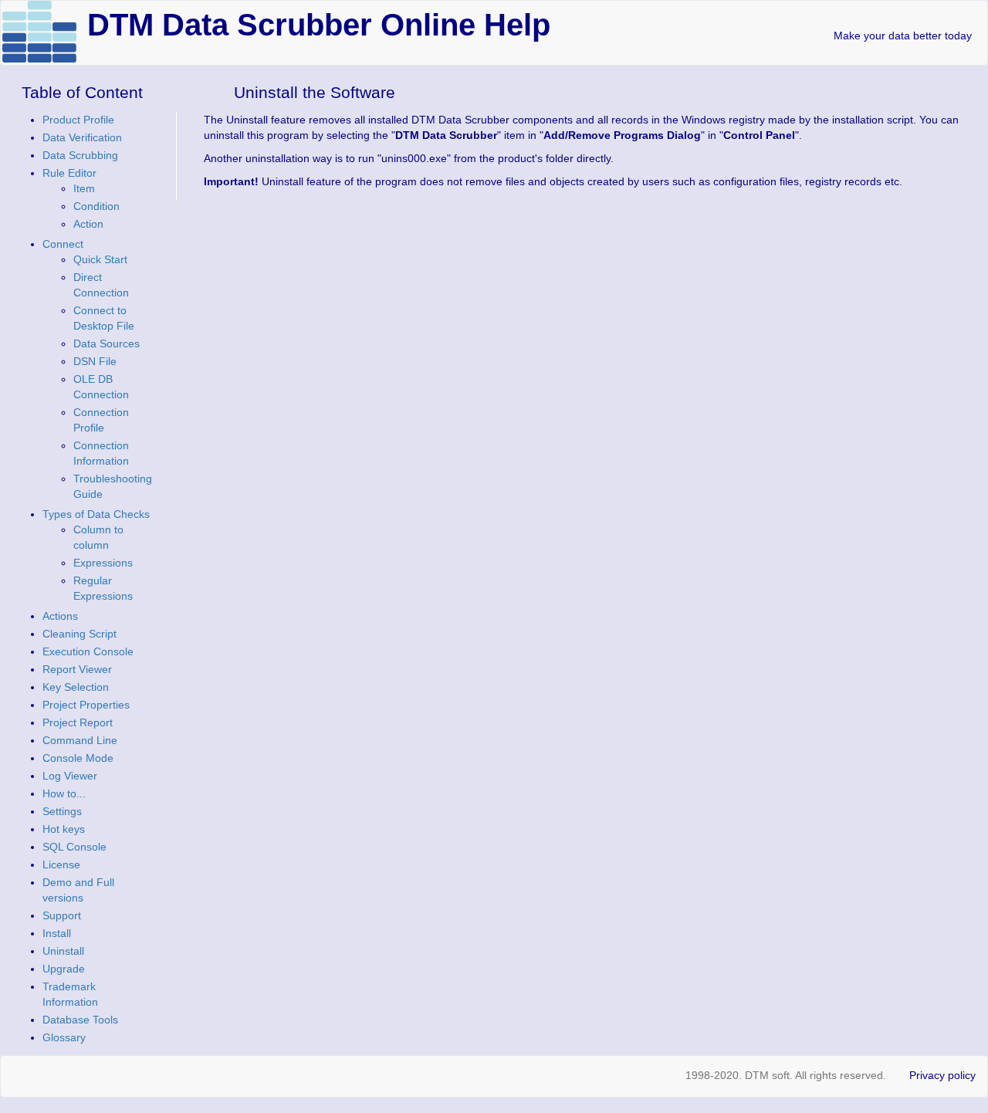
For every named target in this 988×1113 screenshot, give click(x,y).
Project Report (77, 722)
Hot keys (63, 829)
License (61, 864)
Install (56, 933)
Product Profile (78, 119)
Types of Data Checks (96, 514)
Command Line (79, 740)
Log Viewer (69, 776)
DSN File (95, 361)
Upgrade (63, 968)
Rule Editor (69, 173)
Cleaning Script (79, 634)
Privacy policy (942, 1075)
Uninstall (63, 951)
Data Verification (82, 137)
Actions (60, 616)
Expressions (103, 562)
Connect (62, 244)
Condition (96, 206)
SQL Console (74, 847)
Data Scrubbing (80, 155)
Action (88, 224)
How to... (64, 793)
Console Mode (77, 758)
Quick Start (100, 259)
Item (84, 188)
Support (61, 915)
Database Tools (80, 1019)
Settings (62, 811)
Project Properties (86, 705)
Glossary (64, 1037)
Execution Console (88, 651)
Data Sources (106, 343)
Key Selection (75, 687)
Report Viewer (77, 669)
